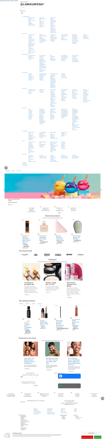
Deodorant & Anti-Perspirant (42, 62)
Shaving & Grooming (63, 142)
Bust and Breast (42, 70)
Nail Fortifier (52, 111)
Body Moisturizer (42, 66)
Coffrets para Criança (41, 22)
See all (61, 340)
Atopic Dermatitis (42, 75)
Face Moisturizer (42, 39)
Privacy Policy (36, 413)
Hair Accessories (64, 89)
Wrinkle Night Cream (31, 46)
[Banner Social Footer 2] (69, 385)
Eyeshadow (41, 110)
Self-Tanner (74, 155)
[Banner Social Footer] (69, 376)
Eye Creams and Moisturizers (75, 41)
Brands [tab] (13, 170)
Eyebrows (41, 117)
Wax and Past (75, 93)
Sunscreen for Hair (43, 156)
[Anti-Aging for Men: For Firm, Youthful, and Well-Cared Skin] (52, 349)
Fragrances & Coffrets (53, 18)
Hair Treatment (53, 89)
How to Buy (49, 411)
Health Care (25, 72)
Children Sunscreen (52, 156)
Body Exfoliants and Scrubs (53, 60)
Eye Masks (74, 43)
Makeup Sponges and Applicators (64, 113)
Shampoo (30, 93)
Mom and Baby (64, 55)
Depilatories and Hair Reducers (42, 64)
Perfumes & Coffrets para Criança (52, 26)
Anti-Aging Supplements (52, 75)
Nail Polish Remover (52, 118)
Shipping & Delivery (51, 413)
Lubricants (63, 75)
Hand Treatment (75, 60)
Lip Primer (30, 110)
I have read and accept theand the (28, 382)
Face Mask (30, 48)
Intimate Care (31, 76)
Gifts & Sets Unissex (41, 24)
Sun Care (25, 154)
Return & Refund (64, 412)
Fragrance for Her (53, 138)
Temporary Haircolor (85, 96)
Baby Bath (63, 60)
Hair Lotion (74, 97)
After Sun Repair (64, 156)
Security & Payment (51, 412)
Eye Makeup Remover (41, 123)
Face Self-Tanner (75, 156)
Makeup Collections (30, 23)
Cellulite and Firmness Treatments (41, 58)
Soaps (51, 58)
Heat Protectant (53, 97)
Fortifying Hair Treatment (53, 100)
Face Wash (52, 40)
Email (22, 376)
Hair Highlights (86, 94)
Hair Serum (52, 101)
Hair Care (25, 88)
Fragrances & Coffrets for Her (53, 29)
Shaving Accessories (63, 147)
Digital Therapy (64, 39)
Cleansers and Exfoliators (53, 35)
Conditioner (41, 92)
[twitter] (24, 401)
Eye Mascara (41, 116)
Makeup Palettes (31, 25)
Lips (29, 109)
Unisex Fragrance (42, 132)
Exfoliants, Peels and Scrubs (53, 39)
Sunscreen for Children (53, 158)
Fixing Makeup (75, 110)
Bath (51, 55)
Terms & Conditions (37, 412)
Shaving (62, 144)
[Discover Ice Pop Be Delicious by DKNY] (52, 186)
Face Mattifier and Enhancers (75, 119)
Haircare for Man (31, 142)
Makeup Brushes (64, 115)
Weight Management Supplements (52, 78)
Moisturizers (41, 34)
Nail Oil (51, 110)
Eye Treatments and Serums (75, 39)
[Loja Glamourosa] (52, 4)
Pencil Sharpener (64, 111)
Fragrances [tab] (27, 303)
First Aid (30, 75)
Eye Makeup (74, 34)
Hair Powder (74, 98)
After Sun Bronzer (64, 157)
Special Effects (75, 111)
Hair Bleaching (86, 90)
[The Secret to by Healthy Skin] (31, 272)
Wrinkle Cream (31, 44)
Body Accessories (31, 55)
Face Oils (41, 42)
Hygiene (30, 73)
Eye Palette (41, 120)
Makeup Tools (64, 109)
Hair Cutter (63, 100)
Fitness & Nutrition (53, 73)
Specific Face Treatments (53, 147)
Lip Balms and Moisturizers (86, 36)
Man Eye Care (53, 149)
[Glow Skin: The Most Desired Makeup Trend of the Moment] (30, 349)
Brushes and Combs (63, 91)
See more (27, 294)
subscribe (35, 385)
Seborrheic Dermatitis (41, 77)
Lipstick (29, 118)
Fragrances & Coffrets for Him (53, 32)
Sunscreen (30, 155)
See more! (10, 204)
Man (24, 140)
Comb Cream (74, 94)
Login (62, 410)
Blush (73, 123)
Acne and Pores (31, 39)
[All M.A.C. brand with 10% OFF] (52, 272)
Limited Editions (26, 16)
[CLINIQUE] (80, 254)
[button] (4, 189)
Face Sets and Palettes (75, 122)
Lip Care (84, 34)
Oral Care (30, 77)
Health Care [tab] (39, 303)
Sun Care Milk (53, 160)
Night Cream (41, 38)
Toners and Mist (31, 43)
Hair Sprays (52, 95)
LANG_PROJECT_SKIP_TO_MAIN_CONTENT (9, 0)
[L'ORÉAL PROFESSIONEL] (58, 254)
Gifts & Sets (41, 17)
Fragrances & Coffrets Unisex (53, 21)
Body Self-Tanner (75, 157)
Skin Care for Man (53, 142)
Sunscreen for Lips (32, 161)
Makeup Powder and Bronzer (75, 125)
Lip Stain (30, 117)
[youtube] (21, 401)
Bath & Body (25, 54)
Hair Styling (74, 89)
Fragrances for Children (64, 133)
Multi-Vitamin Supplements (52, 86)
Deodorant (30, 138)
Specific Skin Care (42, 73)
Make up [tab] (21, 303)
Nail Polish (52, 116)
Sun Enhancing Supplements (53, 81)
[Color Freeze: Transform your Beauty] (74, 272)
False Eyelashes (42, 121)
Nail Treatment (75, 59)
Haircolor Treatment (85, 92)
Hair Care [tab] (33, 303)
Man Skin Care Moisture (53, 144)
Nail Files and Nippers (64, 117)
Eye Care (63, 38)
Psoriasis (41, 78)
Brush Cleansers (64, 110)
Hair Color (85, 89)
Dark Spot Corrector (30, 38)
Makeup (24, 107)
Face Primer (74, 129)
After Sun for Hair (42, 157)
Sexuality (63, 73)
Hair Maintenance (31, 89)
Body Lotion (30, 139)
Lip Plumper (30, 115)
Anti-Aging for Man (54, 145)
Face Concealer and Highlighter (75, 117)
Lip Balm (30, 116)
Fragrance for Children (64, 135)
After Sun (63, 155)
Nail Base (52, 115)
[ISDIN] (69, 254)
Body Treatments (42, 55)
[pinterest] (23, 401)
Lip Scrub (30, 112)
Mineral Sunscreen (54, 161)
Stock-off (24, 163)
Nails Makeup (53, 109)
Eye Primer (41, 118)
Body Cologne (42, 60)
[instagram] (22, 401)
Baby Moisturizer (64, 56)
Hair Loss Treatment (52, 91)
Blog (75, 410)
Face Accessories (64, 34)
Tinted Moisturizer (42, 40)
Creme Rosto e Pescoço (31, 41)
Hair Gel (73, 95)
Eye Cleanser (74, 36)
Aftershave (30, 135)
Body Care (30, 56)
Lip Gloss (30, 111)
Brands (24, 162)
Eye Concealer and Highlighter (42, 112)
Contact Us (49, 410)
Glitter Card (63, 411)
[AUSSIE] (36, 254)
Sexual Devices (64, 77)
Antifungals (41, 79)
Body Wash (52, 56)
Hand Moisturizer (75, 61)
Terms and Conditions (31, 383)
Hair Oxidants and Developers (86, 101)
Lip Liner (30, 114)
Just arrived (25, 165)
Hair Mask (52, 93)
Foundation (74, 115)
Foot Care (74, 58)
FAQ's (75, 411)
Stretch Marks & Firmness (64, 58)
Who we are (36, 410)
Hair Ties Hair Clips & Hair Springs (64, 98)
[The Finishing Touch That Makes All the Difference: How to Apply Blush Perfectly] (74, 349)
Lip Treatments (86, 38)
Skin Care (25, 33)
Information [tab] (19, 170)
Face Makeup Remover (75, 113)
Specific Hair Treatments (52, 106)
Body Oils (41, 71)
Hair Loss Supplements (52, 84)
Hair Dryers (63, 93)
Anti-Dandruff (52, 94)
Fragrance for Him (32, 137)
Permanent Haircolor (85, 99)
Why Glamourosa (37, 411)
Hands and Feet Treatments (75, 56)
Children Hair (41, 89)
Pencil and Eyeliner (41, 114)
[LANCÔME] (25, 254)
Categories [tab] (8, 170)
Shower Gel (30, 134)
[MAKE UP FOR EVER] (47, 254)
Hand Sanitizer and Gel (31, 79)
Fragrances (25, 131)
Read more (27, 368)
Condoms (63, 76)
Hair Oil (51, 98)
